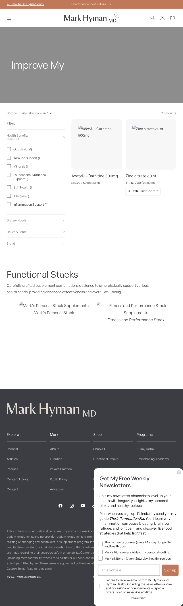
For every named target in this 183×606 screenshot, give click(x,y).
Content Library (18, 479)
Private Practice (61, 469)
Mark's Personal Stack (54, 312)
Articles (12, 459)
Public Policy (58, 479)
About (54, 449)
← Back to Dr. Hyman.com (25, 4)
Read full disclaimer (40, 568)
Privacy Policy (138, 598)
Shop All (99, 449)
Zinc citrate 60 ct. (142, 175)
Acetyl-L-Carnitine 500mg (94, 175)
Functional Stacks (105, 459)
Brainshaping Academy (153, 459)
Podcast (12, 449)
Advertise (57, 489)
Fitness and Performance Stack (136, 319)
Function (56, 459)
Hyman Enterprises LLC (28, 576)
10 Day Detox (145, 449)
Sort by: (12, 113)
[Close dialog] (179, 472)
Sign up (170, 570)
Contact (12, 489)
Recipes (12, 469)
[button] (9, 18)
